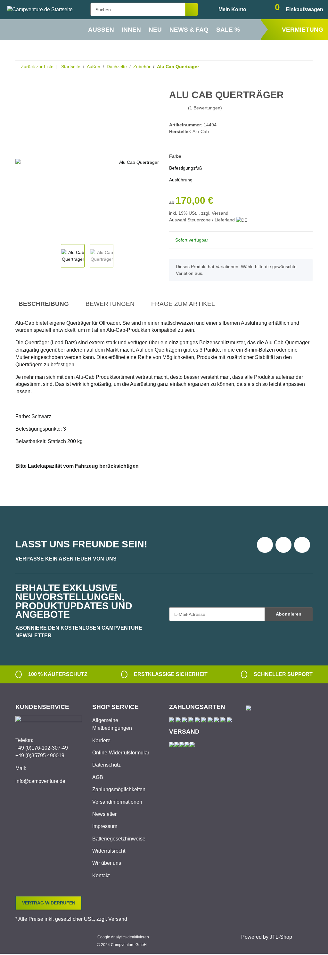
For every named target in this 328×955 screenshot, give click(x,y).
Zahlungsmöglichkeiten (118, 789)
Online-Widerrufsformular (120, 752)
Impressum (104, 826)
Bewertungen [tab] (110, 303)
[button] (227, 9)
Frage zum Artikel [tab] (183, 303)
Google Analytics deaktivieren (123, 937)
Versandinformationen (117, 802)
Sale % (228, 29)
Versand (220, 213)
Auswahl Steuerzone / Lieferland (202, 219)
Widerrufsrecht (108, 851)
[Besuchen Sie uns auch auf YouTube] (283, 545)
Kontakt (101, 875)
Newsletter (104, 814)
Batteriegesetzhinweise (118, 838)
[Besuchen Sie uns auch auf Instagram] (302, 545)
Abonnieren (288, 614)
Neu (155, 29)
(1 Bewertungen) (205, 107)
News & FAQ (189, 29)
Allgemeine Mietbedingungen (112, 724)
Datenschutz (106, 765)
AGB (97, 777)
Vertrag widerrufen (48, 902)
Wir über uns (106, 863)
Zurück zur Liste (37, 66)
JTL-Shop (281, 937)
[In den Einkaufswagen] (20, 87)
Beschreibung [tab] (44, 303)
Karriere (101, 740)
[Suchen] (191, 9)
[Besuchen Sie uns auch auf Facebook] (265, 545)
